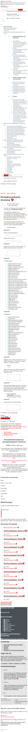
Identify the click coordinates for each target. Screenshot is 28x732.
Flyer (8, 159)
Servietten (9, 169)
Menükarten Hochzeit (19, 87)
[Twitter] (10, 663)
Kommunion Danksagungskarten (16, 130)
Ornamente (18, 428)
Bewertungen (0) (8, 435)
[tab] (15, 432)
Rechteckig (15, 426)
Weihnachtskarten (12, 136)
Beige (20, 426)
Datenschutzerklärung (21, 701)
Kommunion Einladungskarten (15, 129)
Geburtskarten (11, 143)
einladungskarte (5, 428)
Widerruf (6, 649)
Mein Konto (7, 173)
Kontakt (6, 647)
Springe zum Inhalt (6, 1)
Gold (10, 426)
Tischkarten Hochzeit (19, 89)
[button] (4, 7)
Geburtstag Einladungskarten (15, 126)
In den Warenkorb (5, 418)
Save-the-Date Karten (19, 82)
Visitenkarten (10, 166)
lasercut (12, 428)
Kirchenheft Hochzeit (19, 86)
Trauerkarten (10, 148)
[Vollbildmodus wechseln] (4, 729)
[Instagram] (16, 663)
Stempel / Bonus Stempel (14, 165)
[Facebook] (4, 663)
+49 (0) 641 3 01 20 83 (13, 15)
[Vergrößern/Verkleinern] (6, 729)
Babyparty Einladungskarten (14, 141)
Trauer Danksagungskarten (14, 150)
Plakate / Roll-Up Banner (14, 164)
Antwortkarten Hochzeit (19, 90)
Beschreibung (7, 432)
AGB (16, 700)
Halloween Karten (12, 138)
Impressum (18, 702)
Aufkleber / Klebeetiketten (14, 157)
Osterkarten (10, 137)
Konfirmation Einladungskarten (15, 133)
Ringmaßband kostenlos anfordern (13, 644)
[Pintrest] (22, 663)
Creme (24, 426)
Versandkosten (14, 412)
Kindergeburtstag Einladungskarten (16, 127)
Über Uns (6, 646)
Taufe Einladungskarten (13, 144)
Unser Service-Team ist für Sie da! (13, 177)
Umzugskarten (11, 152)
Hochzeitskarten (16, 425)
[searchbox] (11, 10)
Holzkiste (9, 171)
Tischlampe (10, 172)
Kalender (9, 162)
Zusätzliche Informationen (11, 433)
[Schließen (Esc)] (1, 729)
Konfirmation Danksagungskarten (16, 134)
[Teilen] (2, 729)
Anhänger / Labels (12, 158)
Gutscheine (10, 161)
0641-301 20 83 (5, 612)
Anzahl (3, 416)
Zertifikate (9, 168)
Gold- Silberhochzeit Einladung (15, 131)
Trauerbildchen (11, 151)
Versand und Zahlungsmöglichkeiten (14, 650)
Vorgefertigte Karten (6, 425)
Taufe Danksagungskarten (14, 145)
